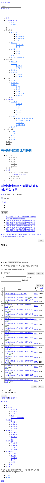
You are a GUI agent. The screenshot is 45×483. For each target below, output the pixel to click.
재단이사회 (20, 45)
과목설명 (19, 68)
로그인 (13, 22)
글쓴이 (3, 278)
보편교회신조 (20, 125)
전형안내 (19, 74)
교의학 (13, 137)
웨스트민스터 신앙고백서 (24, 118)
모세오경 (19, 104)
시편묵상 (9, 142)
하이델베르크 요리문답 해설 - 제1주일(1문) (19, 300)
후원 (12, 55)
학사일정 (14, 62)
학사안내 (9, 59)
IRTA (2, 195)
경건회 (8, 144)
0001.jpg (20, 220)
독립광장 (9, 78)
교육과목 (19, 66)
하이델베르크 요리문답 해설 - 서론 (16, 297)
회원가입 (14, 24)
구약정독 (14, 102)
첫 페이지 (4, 398)
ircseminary (24, 234)
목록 (40, 240)
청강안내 (19, 76)
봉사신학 (14, 140)
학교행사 (14, 85)
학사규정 (14, 70)
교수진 (18, 47)
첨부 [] (4, 213)
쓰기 (34, 386)
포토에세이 (14, 83)
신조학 (13, 116)
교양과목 (14, 127)
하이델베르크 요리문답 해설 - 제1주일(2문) (19, 323)
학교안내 (9, 30)
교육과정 (14, 64)
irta (19, 234)
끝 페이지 (14, 398)
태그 (40, 386)
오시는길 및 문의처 (17, 57)
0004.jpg (20, 226)
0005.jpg (20, 227)
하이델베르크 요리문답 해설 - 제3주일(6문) (19, 337)
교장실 (13, 49)
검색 (4, 395)
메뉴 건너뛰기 (5, 2)
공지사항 (14, 81)
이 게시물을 (20, 236)
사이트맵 (4, 401)
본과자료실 (10, 129)
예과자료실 (10, 99)
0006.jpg (20, 229)
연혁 (17, 41)
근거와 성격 (20, 38)
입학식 (18, 89)
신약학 (13, 133)
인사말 (18, 51)
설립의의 (19, 34)
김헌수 (13, 236)
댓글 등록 (40, 285)
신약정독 (14, 114)
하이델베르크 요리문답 (23, 121)
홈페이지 (25, 280)
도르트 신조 (20, 123)
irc (16, 234)
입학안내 (14, 72)
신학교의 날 (20, 93)
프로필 (18, 53)
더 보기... (5, 202)
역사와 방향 (20, 36)
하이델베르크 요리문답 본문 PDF (16, 294)
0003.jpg (20, 224)
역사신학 (14, 135)
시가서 (18, 108)
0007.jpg (20, 231)
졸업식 (18, 91)
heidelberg (7, 236)
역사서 (18, 106)
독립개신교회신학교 (7, 234)
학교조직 (14, 43)
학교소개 (14, 32)
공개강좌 (19, 95)
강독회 (18, 87)
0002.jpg (20, 222)
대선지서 (19, 110)
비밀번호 (30, 278)
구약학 (13, 131)
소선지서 (19, 112)
